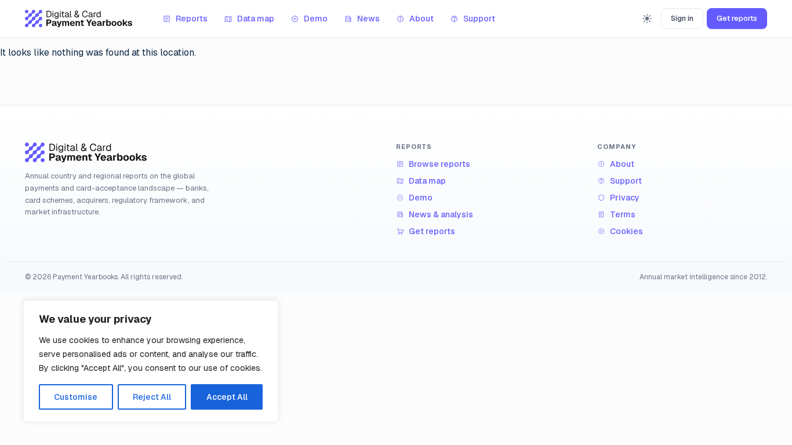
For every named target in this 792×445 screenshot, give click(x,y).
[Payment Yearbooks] (78, 18)
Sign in (682, 18)
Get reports (737, 18)
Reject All (152, 397)
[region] (150, 361)
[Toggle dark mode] (647, 18)
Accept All (227, 397)
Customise (75, 397)
